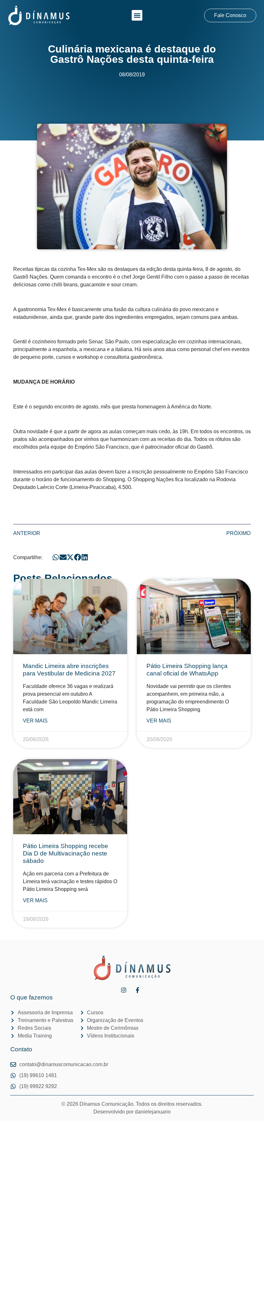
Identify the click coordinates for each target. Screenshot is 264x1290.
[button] (137, 15)
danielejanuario (153, 1111)
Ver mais (35, 720)
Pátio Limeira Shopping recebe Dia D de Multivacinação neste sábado (65, 853)
